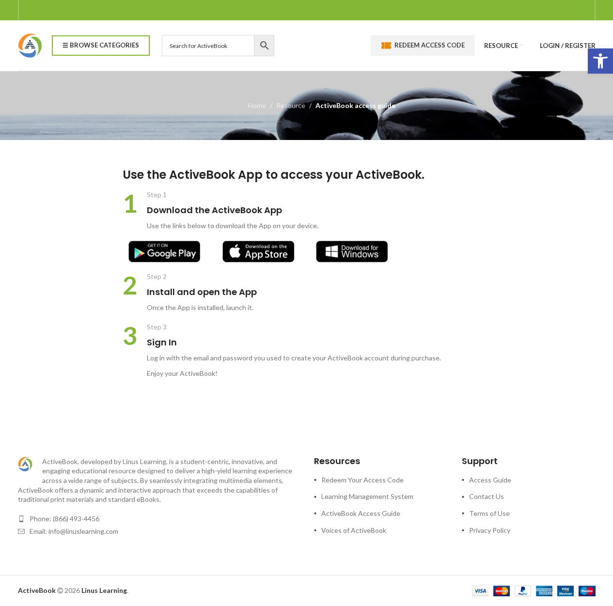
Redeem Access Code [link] (429, 45)
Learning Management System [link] (367, 496)
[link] (600, 61)
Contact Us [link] (486, 496)
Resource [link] (290, 105)
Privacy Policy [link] (489, 530)
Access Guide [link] (490, 480)
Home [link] (257, 105)
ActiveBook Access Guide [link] (360, 513)
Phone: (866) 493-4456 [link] (64, 518)
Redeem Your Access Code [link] (362, 480)
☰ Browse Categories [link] (101, 45)
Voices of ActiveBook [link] (353, 530)
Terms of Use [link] (489, 513)
